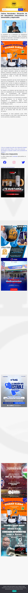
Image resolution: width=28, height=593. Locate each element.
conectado (15, 156)
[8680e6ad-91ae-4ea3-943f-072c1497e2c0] (14, 241)
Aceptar (14, 591)
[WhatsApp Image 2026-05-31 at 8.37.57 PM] (14, 480)
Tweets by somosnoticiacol (7, 167)
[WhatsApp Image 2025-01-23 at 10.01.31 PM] (12, 182)
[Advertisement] (14, 133)
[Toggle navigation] (24, 9)
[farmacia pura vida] (14, 274)
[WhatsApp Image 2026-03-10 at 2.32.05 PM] (14, 390)
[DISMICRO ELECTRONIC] (14, 54)
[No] (26, 589)
